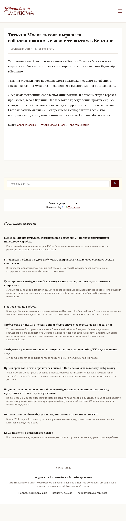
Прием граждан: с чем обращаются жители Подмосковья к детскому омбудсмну (59, 368)
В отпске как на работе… (20, 306)
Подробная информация (33, 492)
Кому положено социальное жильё (28, 432)
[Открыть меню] (120, 11)
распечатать (46, 48)
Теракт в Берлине (78, 125)
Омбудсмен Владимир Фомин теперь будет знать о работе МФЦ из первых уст (58, 324)
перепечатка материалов (92, 492)
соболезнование (27, 125)
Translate (74, 207)
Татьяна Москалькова (52, 125)
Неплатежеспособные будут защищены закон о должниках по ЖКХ (51, 414)
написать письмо (62, 492)
